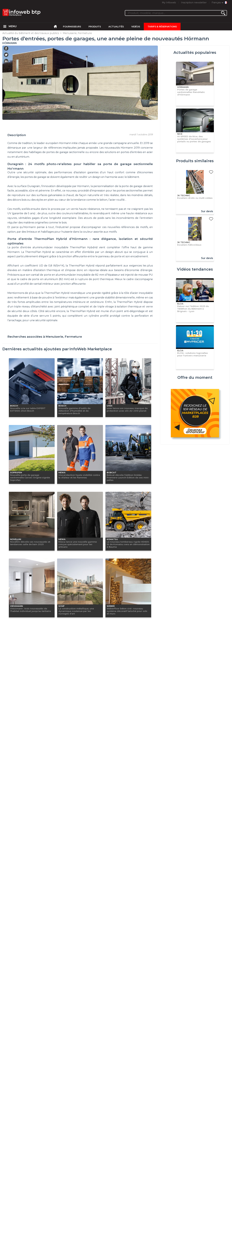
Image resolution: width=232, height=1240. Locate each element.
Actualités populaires (194, 52)
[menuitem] (4, 26)
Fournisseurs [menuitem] (72, 26)
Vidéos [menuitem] (135, 26)
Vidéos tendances (195, 269)
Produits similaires (195, 161)
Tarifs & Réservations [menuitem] (162, 26)
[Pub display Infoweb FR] (195, 413)
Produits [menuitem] (95, 26)
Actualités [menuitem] (116, 26)
